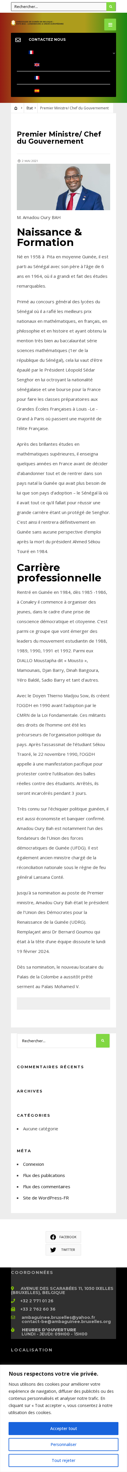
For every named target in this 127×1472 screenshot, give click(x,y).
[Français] (63, 52)
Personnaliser (63, 1444)
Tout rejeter (63, 1460)
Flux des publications (44, 1175)
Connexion (33, 1164)
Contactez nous (47, 39)
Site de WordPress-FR (46, 1198)
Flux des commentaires (46, 1186)
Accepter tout (63, 1428)
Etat (30, 108)
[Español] (63, 91)
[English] (63, 65)
